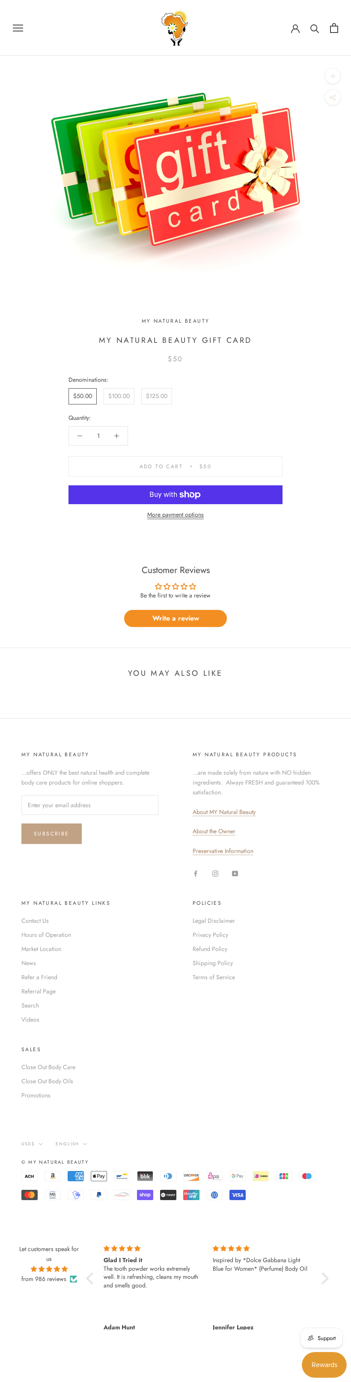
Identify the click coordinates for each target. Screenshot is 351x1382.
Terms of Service (214, 977)
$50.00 (82, 396)
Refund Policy (210, 949)
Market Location (41, 949)
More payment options (175, 514)
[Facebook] (196, 873)
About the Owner (214, 831)
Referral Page (38, 991)
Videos (30, 1019)
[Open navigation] (18, 27)
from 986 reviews (43, 1279)
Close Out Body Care (48, 1067)
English (67, 1144)
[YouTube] (235, 873)
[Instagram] (215, 873)
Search (30, 1005)
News (28, 963)
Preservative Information (223, 851)
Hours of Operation (46, 934)
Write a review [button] (175, 618)
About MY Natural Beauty (224, 812)
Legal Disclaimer (214, 920)
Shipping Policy (213, 963)
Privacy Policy (210, 934)
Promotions (36, 1095)
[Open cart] (334, 28)
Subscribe (51, 834)
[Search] (314, 28)
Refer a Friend (39, 977)
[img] (49, 1269)
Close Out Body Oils (47, 1081)
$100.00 (119, 396)
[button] (92, 1278)
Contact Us (35, 920)
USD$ (28, 1144)
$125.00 (156, 396)
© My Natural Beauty (55, 1162)
